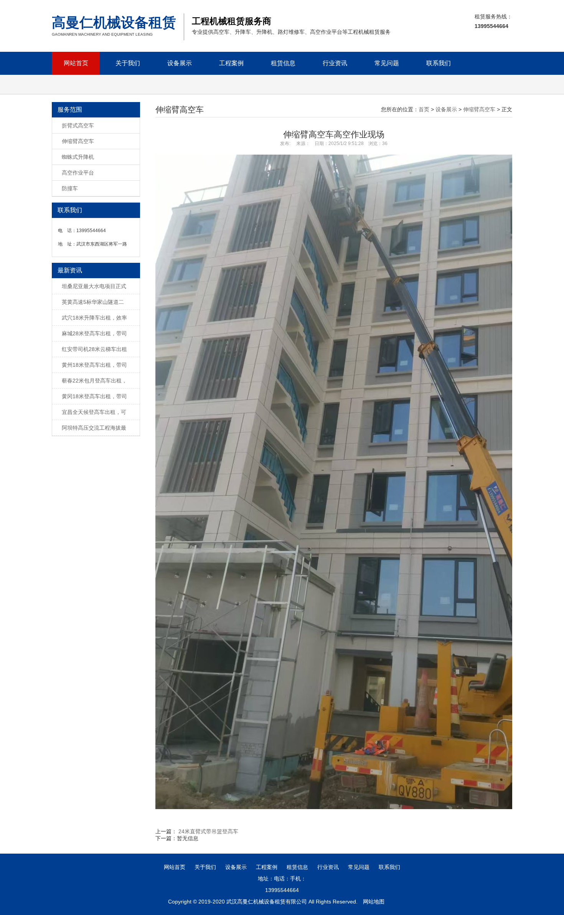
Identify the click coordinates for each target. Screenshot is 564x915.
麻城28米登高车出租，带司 (94, 333)
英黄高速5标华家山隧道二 (93, 302)
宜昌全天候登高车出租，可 (94, 412)
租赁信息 (283, 63)
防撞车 (70, 188)
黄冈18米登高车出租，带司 (94, 396)
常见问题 (386, 63)
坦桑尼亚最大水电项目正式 (94, 286)
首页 (424, 109)
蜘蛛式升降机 (78, 157)
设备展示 (179, 63)
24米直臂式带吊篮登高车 (208, 831)
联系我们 (438, 63)
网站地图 (373, 902)
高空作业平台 (78, 173)
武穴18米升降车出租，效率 (94, 318)
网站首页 (76, 63)
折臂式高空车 (78, 125)
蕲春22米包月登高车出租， (94, 381)
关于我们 (127, 63)
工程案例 (231, 63)
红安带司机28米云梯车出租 (94, 349)
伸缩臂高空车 (78, 141)
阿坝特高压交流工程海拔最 (94, 428)
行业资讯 (335, 63)
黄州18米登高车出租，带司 (94, 365)
